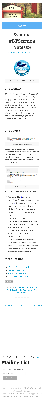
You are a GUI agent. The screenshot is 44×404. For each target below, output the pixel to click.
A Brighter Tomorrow (17, 273)
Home (22, 305)
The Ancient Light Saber (18, 276)
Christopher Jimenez (27, 53)
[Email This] (6, 281)
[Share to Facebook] (12, 281)
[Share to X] (10, 281)
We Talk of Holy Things (29, 388)
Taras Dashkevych (19, 393)
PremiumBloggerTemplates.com (28, 396)
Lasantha (8, 396)
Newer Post (7, 305)
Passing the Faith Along (22, 290)
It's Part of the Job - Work (18, 267)
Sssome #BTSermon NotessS (22, 41)
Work (23, 293)
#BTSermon (20, 287)
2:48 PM (11, 53)
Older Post (37, 305)
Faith (9, 290)
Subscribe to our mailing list (14, 369)
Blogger (37, 357)
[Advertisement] (22, 334)
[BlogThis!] (8, 281)
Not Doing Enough (16, 270)
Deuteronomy (31, 287)
